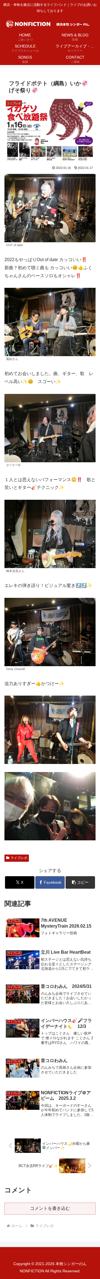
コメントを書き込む (50, 1208)
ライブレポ (19, 858)
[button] (80, 882)
